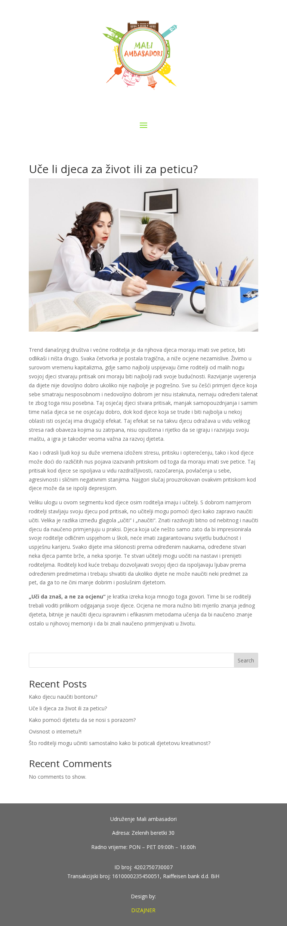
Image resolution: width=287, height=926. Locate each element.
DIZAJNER (143, 910)
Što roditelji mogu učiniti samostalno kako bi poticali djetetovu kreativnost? (119, 743)
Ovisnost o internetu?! (55, 731)
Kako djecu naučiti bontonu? (63, 696)
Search (246, 660)
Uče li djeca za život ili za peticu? (68, 708)
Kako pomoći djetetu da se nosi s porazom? (82, 719)
